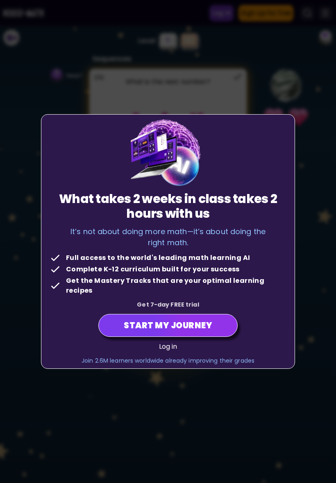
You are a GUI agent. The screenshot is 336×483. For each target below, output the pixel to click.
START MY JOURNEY (168, 325)
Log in (168, 346)
